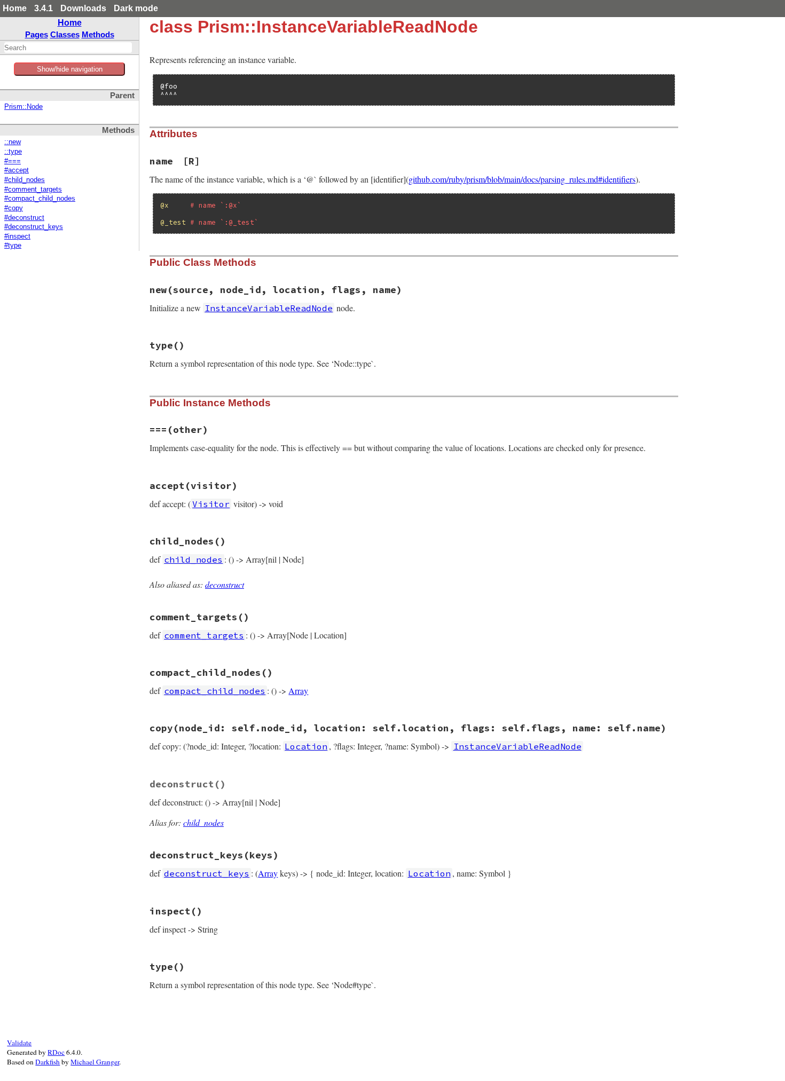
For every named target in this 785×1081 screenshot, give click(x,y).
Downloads (83, 8)
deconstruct (224, 584)
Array (298, 690)
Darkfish (47, 1062)
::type (13, 151)
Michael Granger (94, 1062)
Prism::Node (23, 107)
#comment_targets (33, 189)
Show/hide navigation (70, 69)
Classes (65, 34)
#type (12, 245)
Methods (98, 34)
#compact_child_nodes (39, 198)
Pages (36, 34)
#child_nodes (24, 180)
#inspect (17, 236)
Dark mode (136, 8)
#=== (12, 161)
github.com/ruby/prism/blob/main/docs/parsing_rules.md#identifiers (522, 179)
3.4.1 (43, 8)
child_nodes (203, 822)
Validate (19, 1042)
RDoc (56, 1052)
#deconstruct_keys (33, 227)
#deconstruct (24, 218)
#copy (13, 208)
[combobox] (68, 47)
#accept (16, 170)
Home (15, 8)
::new (12, 142)
